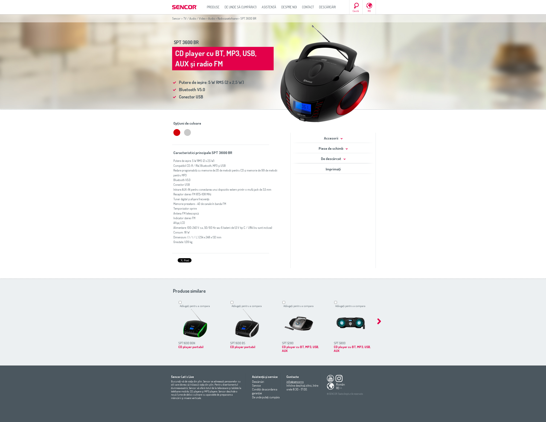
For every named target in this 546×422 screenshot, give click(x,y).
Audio (211, 18)
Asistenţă (269, 7)
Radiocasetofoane (228, 18)
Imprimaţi (333, 169)
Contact (308, 7)
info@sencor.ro (295, 381)
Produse (213, 7)
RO (369, 11)
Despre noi (289, 7)
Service (256, 385)
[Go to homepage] (185, 7)
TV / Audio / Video (194, 18)
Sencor (176, 18)
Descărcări (327, 7)
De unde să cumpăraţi (241, 7)
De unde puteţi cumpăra (266, 397)
